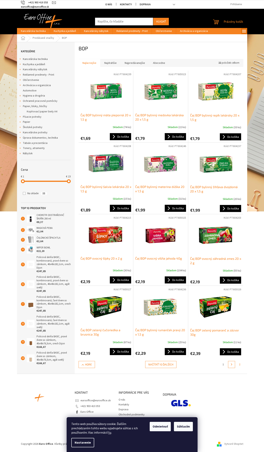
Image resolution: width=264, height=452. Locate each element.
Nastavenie (83, 442)
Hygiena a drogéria (34, 96)
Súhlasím (183, 426)
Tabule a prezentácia (35, 143)
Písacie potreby (32, 117)
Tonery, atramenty (34, 148)
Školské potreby (32, 127)
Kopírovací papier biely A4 (42, 112)
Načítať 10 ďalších (160, 364)
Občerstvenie (31, 80)
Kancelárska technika (35, 59)
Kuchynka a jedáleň (34, 64)
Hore (88, 364)
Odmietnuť (160, 426)
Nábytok (28, 153)
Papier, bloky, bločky (35, 106)
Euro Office (87, 412)
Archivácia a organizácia (37, 85)
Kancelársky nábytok (35, 69)
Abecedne (159, 63)
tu (109, 432)
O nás (108, 4)
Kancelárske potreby (35, 132)
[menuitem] (33, 31)
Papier (26, 122)
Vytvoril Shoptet (233, 444)
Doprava (145, 4)
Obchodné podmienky (132, 415)
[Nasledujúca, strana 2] (231, 364)
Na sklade (36, 193)
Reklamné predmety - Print (38, 75)
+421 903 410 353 (90, 406)
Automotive (30, 91)
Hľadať (161, 21)
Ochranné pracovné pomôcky (40, 101)
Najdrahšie (110, 63)
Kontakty (126, 4)
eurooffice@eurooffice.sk (96, 400)
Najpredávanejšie (135, 63)
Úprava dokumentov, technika (40, 138)
